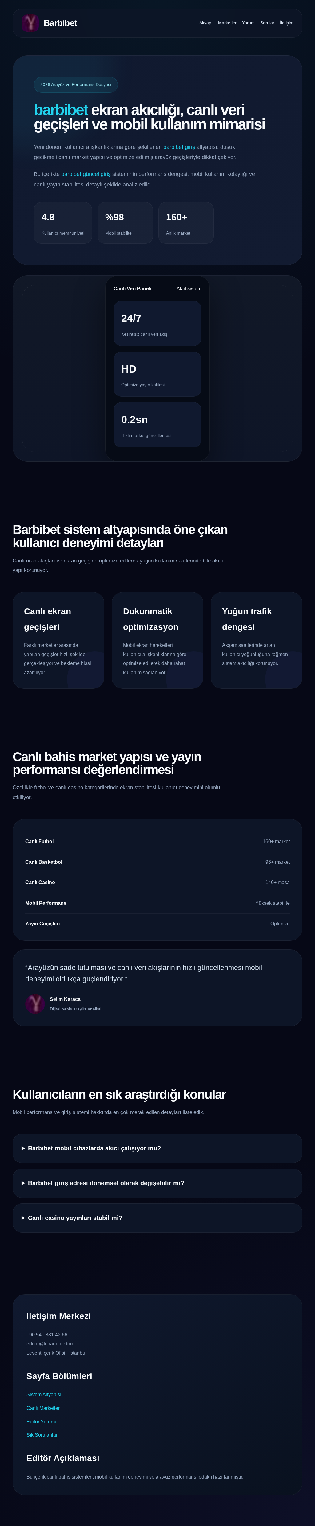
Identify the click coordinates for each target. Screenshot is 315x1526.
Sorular (267, 22)
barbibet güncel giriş (86, 174)
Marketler (227, 22)
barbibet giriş (179, 147)
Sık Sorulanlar (42, 1435)
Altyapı (206, 22)
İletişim (286, 22)
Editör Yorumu (42, 1421)
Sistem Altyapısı (43, 1394)
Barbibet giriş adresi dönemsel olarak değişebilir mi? (106, 1183)
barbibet (61, 109)
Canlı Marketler (43, 1408)
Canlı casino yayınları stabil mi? (75, 1217)
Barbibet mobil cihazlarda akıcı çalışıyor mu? (94, 1148)
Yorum (248, 22)
